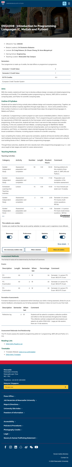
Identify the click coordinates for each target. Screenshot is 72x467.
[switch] (27, 237)
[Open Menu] (69, 3)
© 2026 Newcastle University (58, 461)
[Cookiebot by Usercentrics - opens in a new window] (61, 216)
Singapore (15, 383)
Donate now (9, 387)
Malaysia (7, 383)
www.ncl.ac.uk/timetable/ (27, 352)
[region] (36, 200)
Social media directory (60, 454)
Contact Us (64, 457)
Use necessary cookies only (13, 249)
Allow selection (36, 249)
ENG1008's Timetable (13, 354)
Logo (3, 3)
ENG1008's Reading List (14, 344)
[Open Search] (64, 3)
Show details (62, 244)
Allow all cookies (58, 249)
